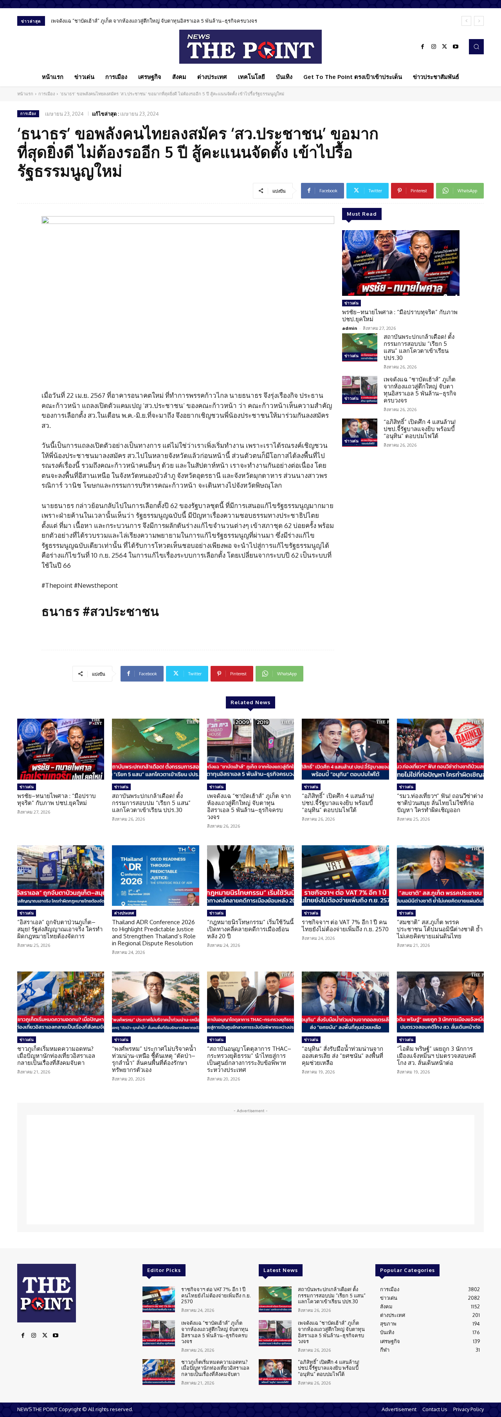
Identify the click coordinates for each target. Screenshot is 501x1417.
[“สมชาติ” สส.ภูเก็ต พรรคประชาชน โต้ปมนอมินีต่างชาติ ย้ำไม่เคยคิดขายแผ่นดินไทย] (440, 875)
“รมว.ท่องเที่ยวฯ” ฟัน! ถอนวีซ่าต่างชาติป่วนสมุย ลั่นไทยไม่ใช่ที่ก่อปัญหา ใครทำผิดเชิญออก (440, 803)
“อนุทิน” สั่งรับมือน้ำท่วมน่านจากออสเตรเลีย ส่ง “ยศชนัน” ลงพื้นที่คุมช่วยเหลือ (342, 1055)
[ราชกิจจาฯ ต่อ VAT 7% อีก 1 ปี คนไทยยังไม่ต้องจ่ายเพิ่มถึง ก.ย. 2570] (345, 875)
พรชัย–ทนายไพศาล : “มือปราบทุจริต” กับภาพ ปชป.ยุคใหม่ (400, 315)
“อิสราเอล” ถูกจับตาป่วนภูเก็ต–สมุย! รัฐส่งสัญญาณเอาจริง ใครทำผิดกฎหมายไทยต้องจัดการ (60, 929)
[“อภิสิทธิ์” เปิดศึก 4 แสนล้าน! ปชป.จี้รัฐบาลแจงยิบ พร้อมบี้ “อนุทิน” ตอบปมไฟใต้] (359, 433)
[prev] (466, 21)
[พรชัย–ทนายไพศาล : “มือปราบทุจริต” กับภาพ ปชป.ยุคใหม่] (401, 263)
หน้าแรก (25, 94)
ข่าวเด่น (351, 303)
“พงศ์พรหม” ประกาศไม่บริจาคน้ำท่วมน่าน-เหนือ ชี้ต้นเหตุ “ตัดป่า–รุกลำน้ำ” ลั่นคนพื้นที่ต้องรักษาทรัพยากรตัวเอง (154, 1059)
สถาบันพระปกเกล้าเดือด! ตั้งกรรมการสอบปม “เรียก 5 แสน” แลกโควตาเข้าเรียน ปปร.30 (419, 347)
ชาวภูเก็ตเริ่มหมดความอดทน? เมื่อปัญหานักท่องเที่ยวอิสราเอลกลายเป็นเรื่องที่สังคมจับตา (56, 1055)
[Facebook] (422, 46)
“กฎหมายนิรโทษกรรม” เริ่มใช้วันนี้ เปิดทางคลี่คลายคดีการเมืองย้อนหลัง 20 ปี (250, 929)
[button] (476, 46)
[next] (479, 21)
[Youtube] (455, 46)
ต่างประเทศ (124, 913)
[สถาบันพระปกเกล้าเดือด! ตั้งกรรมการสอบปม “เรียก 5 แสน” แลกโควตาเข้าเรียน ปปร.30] (359, 347)
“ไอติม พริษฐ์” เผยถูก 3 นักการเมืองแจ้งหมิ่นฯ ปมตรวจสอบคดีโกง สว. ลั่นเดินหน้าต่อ (436, 1055)
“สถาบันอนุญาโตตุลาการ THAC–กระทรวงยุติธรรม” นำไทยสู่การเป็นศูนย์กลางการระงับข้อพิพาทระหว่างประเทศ (249, 1059)
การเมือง (46, 94)
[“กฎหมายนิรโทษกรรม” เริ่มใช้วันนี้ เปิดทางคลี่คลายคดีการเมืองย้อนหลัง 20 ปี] (250, 875)
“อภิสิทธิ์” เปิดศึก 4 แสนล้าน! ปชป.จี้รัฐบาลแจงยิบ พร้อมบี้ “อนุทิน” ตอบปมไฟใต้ (136, 21)
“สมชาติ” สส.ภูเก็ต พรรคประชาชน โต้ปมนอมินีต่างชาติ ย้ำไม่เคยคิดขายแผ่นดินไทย (440, 929)
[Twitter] (444, 46)
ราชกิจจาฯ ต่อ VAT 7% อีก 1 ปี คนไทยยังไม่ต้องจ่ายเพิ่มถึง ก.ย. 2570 (345, 925)
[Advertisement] (250, 1169)
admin (349, 328)
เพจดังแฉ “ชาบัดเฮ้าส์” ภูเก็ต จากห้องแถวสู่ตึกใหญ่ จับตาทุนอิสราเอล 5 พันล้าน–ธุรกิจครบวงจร (420, 390)
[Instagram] (433, 46)
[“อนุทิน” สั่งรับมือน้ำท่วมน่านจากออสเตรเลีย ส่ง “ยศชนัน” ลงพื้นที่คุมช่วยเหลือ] (345, 1002)
